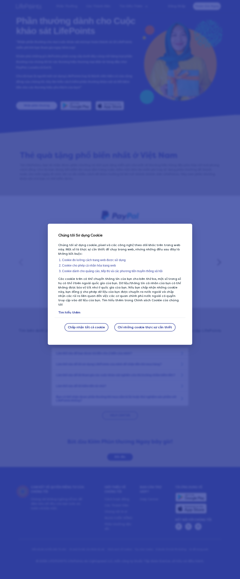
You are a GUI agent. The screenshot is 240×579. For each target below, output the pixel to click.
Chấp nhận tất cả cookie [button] (86, 327)
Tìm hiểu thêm (69, 312)
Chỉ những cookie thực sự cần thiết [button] (145, 327)
